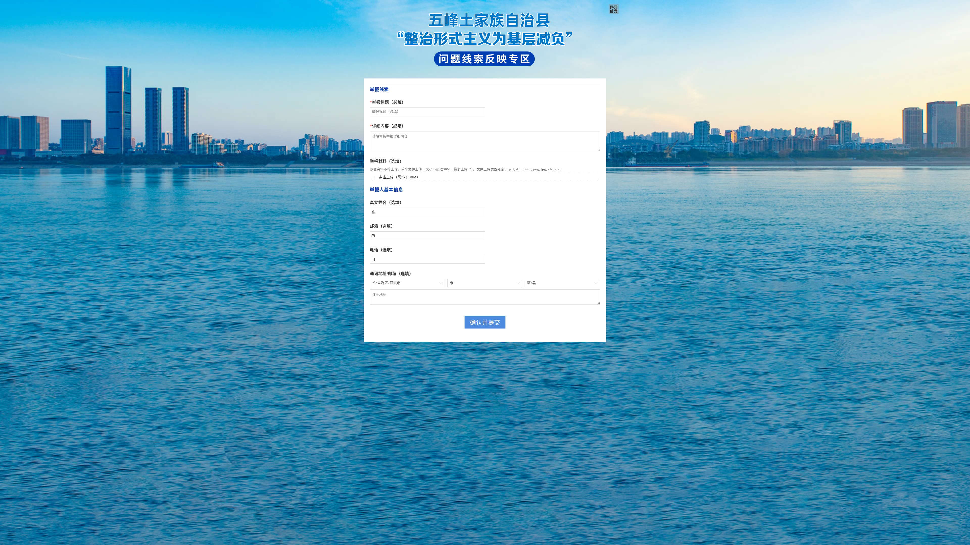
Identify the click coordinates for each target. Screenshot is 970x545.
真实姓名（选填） (387, 202)
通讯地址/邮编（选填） (392, 273)
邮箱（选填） (382, 226)
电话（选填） (382, 250)
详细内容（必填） (388, 126)
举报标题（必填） (388, 102)
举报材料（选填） (387, 161)
